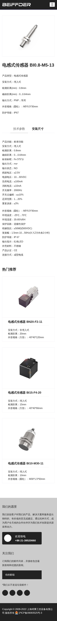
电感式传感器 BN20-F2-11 (25, 321)
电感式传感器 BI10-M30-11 (25, 463)
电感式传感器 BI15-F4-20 (24, 392)
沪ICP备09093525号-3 (30, 612)
